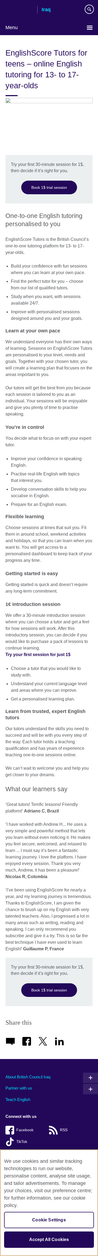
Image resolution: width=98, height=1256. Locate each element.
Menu (11, 27)
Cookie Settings (49, 1220)
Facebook (24, 1130)
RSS (64, 1130)
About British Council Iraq (27, 1077)
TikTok (21, 1142)
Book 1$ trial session (49, 187)
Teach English (17, 1099)
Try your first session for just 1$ (38, 654)
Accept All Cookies (49, 1239)
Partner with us (18, 1088)
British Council (19, 10)
